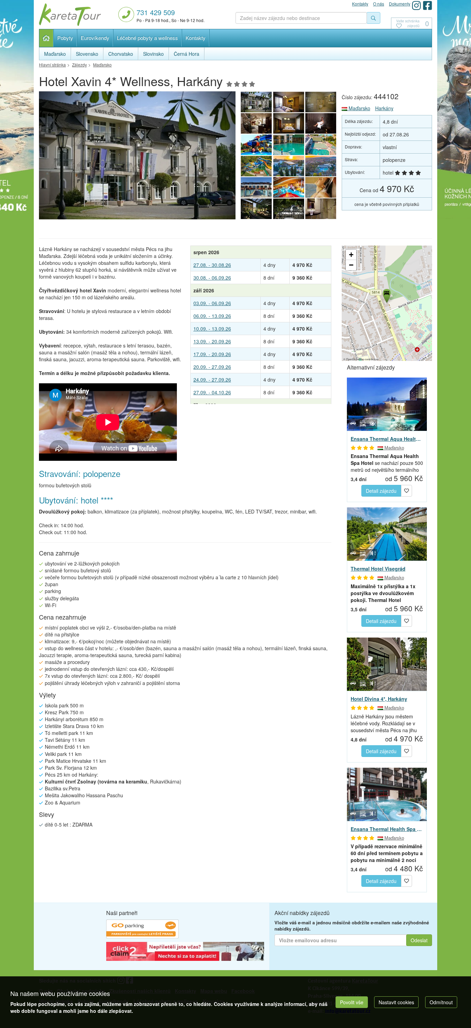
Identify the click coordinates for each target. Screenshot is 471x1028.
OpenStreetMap (355, 359)
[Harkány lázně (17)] (321, 166)
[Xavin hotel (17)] (288, 208)
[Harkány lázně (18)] (288, 166)
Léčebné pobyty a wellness (147, 37)
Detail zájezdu (381, 490)
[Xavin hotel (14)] (321, 187)
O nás (378, 4)
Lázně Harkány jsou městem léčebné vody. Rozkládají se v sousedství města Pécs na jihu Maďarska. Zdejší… (384, 723)
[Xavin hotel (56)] (256, 123)
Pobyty (65, 37)
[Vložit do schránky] (406, 490)
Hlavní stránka (46, 38)
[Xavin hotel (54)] (288, 102)
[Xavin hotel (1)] (137, 157)
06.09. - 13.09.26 (212, 315)
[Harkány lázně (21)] (288, 144)
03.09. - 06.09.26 (212, 303)
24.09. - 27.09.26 (212, 379)
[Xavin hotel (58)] (321, 123)
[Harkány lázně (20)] (321, 144)
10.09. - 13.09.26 (212, 328)
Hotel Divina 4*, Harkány (379, 698)
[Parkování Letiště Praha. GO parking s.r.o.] (142, 929)
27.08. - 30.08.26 (212, 264)
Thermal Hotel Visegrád (378, 568)
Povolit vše (351, 1002)
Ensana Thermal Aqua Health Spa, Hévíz (387, 438)
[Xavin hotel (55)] (321, 102)
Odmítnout (441, 1002)
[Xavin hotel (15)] (256, 208)
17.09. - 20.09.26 (212, 354)
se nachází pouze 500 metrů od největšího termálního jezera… (387, 463)
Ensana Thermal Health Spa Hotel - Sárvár (387, 828)
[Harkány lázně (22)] (256, 144)
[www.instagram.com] (416, 5)
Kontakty (196, 37)
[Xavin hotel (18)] (321, 208)
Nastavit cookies (396, 1002)
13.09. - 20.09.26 (212, 341)
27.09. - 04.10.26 (212, 392)
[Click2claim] (185, 952)
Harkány (384, 108)
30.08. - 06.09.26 (212, 277)
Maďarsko (358, 108)
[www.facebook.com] (427, 5)
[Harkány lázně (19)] (256, 166)
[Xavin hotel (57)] (288, 123)
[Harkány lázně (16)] (256, 187)
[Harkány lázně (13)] (288, 187)
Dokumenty (399, 4)
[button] (386, 295)
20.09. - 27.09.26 (212, 366)
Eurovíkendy (95, 37)
